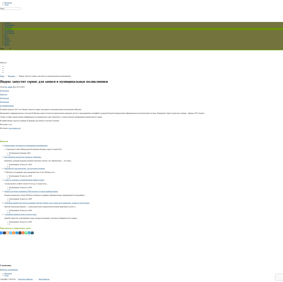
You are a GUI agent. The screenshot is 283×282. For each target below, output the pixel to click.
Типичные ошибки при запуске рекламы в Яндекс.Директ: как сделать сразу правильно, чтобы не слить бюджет (47, 203)
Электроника (9, 33)
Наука (6, 43)
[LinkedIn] (29, 233)
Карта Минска (44, 279)
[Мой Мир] (16, 233)
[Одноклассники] (13, 233)
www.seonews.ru (14, 128)
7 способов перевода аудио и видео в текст (20, 214)
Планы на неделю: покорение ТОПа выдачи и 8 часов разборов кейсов (31, 191)
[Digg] (20, 233)
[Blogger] (7, 233)
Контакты (8, 3)
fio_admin (8, 87)
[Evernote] (26, 233)
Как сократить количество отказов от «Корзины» (22, 157)
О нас (6, 5)
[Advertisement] (53, 15)
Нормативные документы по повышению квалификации (26, 145)
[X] (4, 233)
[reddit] (23, 233)
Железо (7, 45)
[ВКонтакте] (1, 233)
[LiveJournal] (32, 233)
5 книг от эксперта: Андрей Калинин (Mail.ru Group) (24, 180)
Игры (6, 37)
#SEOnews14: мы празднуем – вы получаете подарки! (24, 168)
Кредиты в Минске (25, 279)
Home (2, 76)
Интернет (8, 29)
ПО (5, 35)
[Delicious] (10, 233)
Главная (7, 23)
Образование (9, 25)
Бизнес (7, 39)
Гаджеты (7, 41)
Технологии (8, 31)
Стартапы (8, 27)
